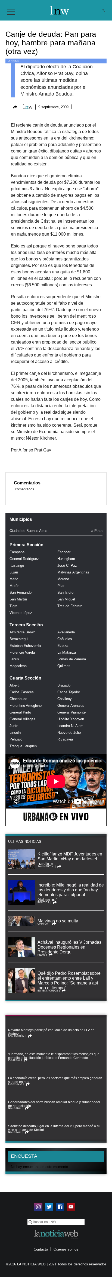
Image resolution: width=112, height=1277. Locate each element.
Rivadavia (65, 739)
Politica (43, 902)
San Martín (18, 599)
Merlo (14, 579)
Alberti (15, 685)
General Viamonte (71, 712)
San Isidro (65, 592)
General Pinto (20, 712)
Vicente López (21, 613)
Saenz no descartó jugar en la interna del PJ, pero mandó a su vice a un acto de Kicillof (54, 1128)
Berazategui (19, 639)
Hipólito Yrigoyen (70, 719)
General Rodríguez (24, 559)
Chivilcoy (64, 699)
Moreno (63, 579)
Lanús (14, 659)
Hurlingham (66, 559)
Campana (17, 552)
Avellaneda (66, 632)
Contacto (41, 1249)
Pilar (60, 586)
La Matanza (66, 652)
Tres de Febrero (69, 606)
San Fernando (21, 592)
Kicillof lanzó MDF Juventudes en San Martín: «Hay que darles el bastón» (70, 859)
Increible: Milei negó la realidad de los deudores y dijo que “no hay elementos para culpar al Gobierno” (71, 892)
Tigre (13, 606)
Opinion (13, 60)
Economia (15, 1084)
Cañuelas (64, 639)
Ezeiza (62, 646)
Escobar (63, 552)
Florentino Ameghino (26, 706)
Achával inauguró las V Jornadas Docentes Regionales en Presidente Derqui (69, 947)
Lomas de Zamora (71, 659)
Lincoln (15, 733)
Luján (14, 572)
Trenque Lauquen (23, 746)
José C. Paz (67, 565)
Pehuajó (16, 739)
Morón (14, 586)
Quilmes (63, 666)
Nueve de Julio (69, 733)
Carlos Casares (22, 692)
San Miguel (66, 599)
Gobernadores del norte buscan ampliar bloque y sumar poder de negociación (54, 1104)
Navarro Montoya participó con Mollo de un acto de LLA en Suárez (51, 1032)
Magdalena (18, 666)
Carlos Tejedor (68, 692)
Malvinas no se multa (58, 921)
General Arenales (70, 706)
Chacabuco (18, 699)
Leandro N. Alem (70, 726)
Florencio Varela (22, 652)
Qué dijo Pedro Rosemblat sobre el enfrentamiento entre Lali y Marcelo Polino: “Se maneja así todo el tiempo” (69, 980)
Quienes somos (66, 1249)
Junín (14, 726)
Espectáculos (48, 990)
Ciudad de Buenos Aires (28, 531)
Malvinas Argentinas (73, 572)
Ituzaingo (17, 565)
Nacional (14, 1108)
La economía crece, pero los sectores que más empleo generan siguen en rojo (55, 1080)
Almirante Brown (22, 632)
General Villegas (22, 719)
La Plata (95, 531)
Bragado (63, 685)
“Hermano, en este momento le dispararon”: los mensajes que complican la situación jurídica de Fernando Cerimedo (53, 1056)
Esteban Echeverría (25, 646)
